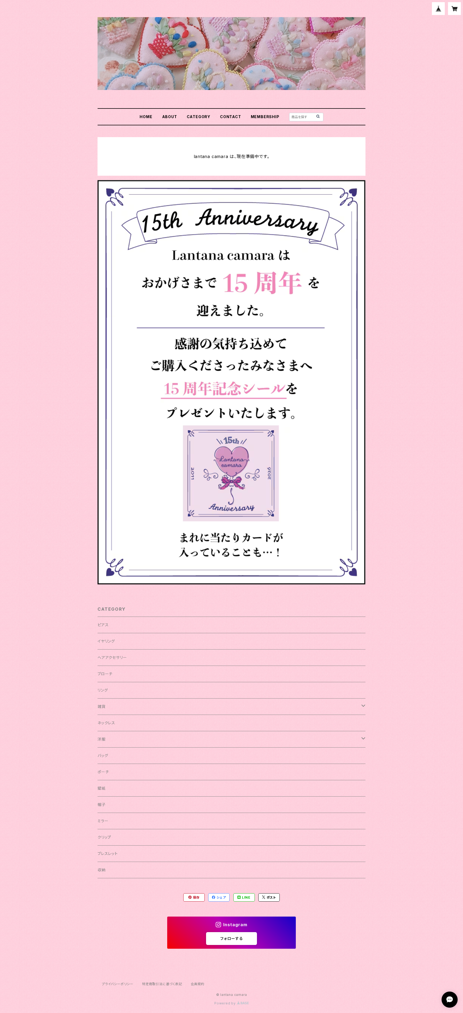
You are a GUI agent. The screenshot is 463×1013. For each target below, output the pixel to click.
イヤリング (106, 641)
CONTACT (230, 116)
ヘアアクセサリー (112, 657)
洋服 (102, 739)
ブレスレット (108, 853)
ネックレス (106, 723)
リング (103, 690)
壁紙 (102, 788)
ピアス (103, 624)
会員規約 (197, 984)
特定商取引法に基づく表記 (162, 984)
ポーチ (103, 772)
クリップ (104, 837)
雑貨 (102, 706)
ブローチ (105, 673)
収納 (102, 870)
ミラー (103, 821)
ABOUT (169, 116)
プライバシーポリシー (117, 984)
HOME (146, 116)
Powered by (225, 1003)
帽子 (102, 804)
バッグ (103, 755)
